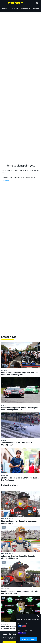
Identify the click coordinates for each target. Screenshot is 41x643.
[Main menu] (3, 3)
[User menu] (37, 3)
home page (5, 180)
